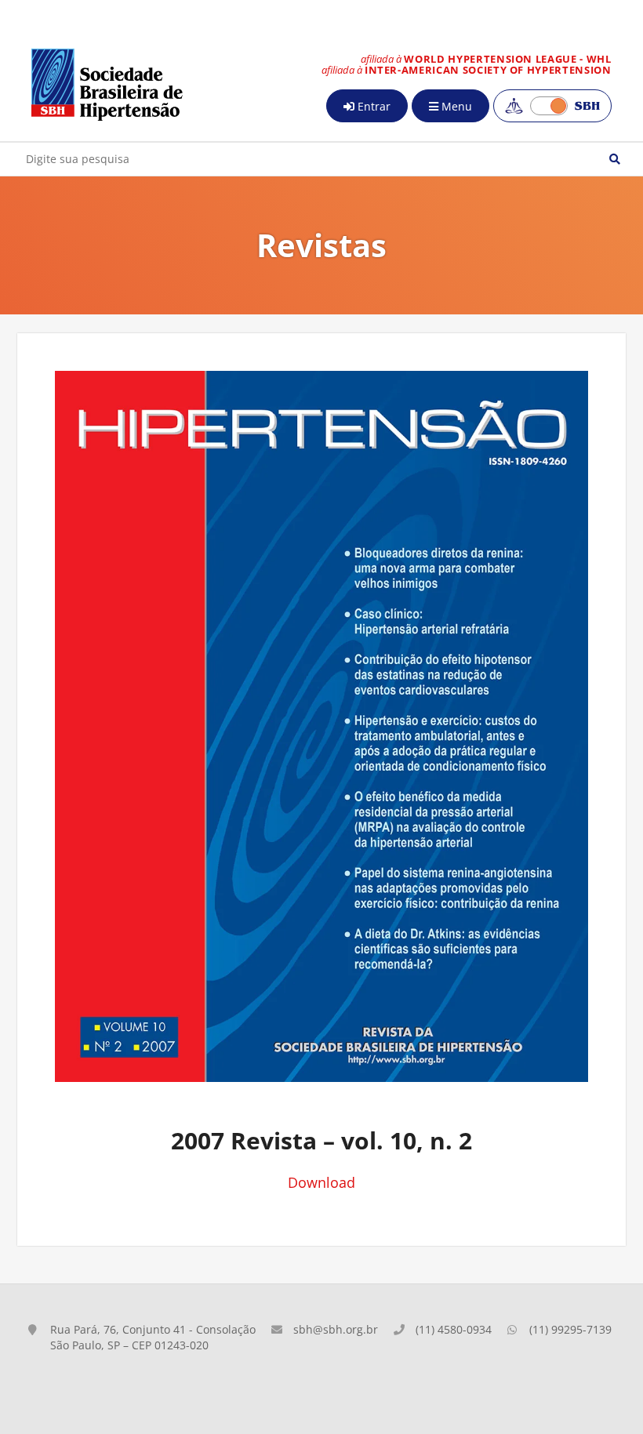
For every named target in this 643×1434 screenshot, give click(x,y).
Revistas (321, 245)
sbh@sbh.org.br (335, 1329)
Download (321, 1182)
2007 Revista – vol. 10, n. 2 (321, 1140)
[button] (614, 159)
